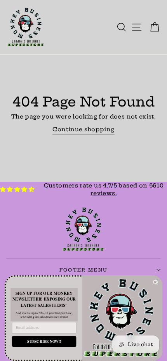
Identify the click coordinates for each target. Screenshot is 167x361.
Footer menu (83, 270)
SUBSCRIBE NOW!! (44, 341)
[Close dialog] (155, 282)
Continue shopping (83, 129)
